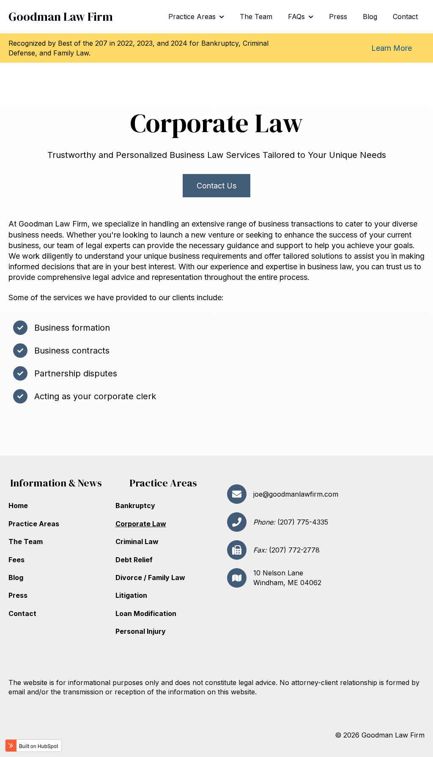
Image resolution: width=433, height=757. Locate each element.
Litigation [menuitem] (131, 595)
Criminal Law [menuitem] (137, 541)
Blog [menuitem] (15, 577)
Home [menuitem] (18, 505)
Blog (370, 16)
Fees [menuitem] (16, 559)
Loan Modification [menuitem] (145, 613)
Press (338, 16)
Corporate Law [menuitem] (140, 523)
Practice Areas (192, 16)
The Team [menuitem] (25, 541)
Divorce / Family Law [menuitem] (150, 577)
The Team (256, 16)
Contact (405, 16)
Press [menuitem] (17, 595)
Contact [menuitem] (22, 613)
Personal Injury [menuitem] (140, 631)
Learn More (391, 48)
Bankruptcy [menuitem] (135, 505)
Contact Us (216, 185)
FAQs (296, 16)
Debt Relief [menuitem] (134, 559)
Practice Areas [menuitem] (33, 523)
